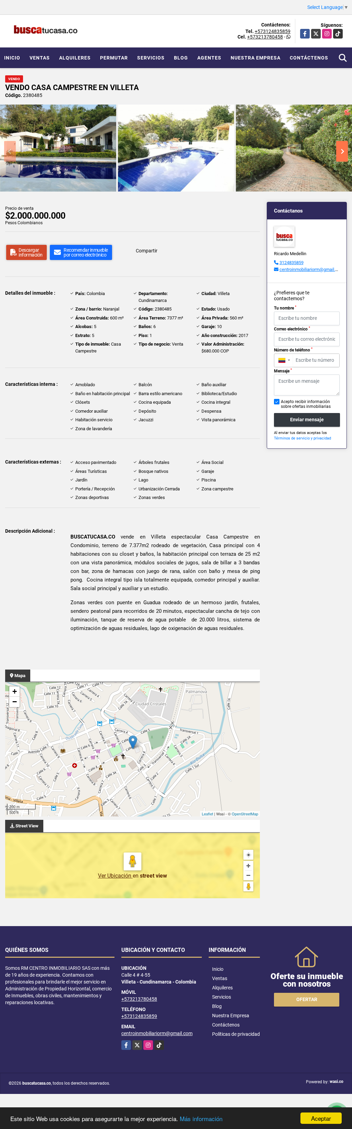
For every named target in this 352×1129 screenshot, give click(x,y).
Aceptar (321, 1118)
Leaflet (207, 813)
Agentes (209, 58)
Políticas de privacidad (236, 1034)
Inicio (12, 58)
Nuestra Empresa (255, 58)
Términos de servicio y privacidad (302, 438)
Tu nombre (285, 308)
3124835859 (291, 262)
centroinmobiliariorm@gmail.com (311, 269)
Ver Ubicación (115, 875)
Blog (181, 58)
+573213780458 (265, 37)
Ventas (40, 58)
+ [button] (14, 691)
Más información (201, 1118)
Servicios (151, 58)
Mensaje (283, 370)
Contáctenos (309, 58)
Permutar (114, 58)
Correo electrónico (292, 329)
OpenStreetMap (245, 813)
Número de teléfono (293, 349)
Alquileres (75, 58)
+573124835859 (272, 31)
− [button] (14, 701)
